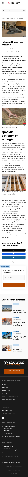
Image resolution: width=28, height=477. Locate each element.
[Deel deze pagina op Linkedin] (14, 257)
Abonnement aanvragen (9, 413)
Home (3, 18)
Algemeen (5, 49)
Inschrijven (14, 285)
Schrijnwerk (5, 387)
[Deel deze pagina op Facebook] (14, 254)
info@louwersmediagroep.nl (12, 436)
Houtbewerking (6, 390)
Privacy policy (14, 473)
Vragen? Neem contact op (13, 371)
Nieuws (4, 384)
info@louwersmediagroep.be (12, 456)
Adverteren (5, 407)
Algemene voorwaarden (14, 470)
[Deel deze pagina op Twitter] (14, 250)
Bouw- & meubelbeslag (8, 399)
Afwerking (5, 393)
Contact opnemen (7, 410)
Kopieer (14, 262)
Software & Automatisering (10, 396)
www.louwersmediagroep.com (12, 462)
